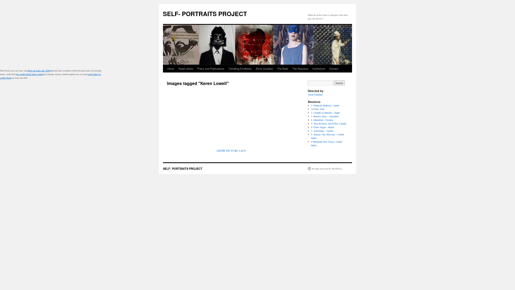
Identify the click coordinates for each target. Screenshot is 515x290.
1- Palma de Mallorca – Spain (325, 105)
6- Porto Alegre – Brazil (322, 127)
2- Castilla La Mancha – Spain (325, 112)
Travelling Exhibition (240, 68)
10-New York (317, 109)
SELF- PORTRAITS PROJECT (205, 13)
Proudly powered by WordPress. (327, 168)
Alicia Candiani (264, 68)
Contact (333, 68)
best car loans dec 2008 (39, 70)
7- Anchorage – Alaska (322, 130)
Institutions (318, 68)
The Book (282, 68)
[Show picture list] (231, 150)
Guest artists (185, 68)
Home (170, 68)
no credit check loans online (30, 74)
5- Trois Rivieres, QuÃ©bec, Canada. (329, 123)
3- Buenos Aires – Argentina (325, 116)
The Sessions (300, 68)
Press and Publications (210, 68)
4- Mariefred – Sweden (322, 119)
